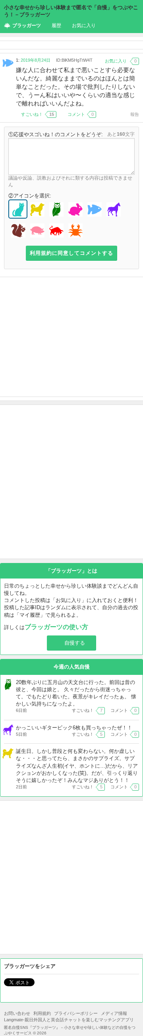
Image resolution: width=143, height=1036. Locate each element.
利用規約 (42, 1013)
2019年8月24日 (35, 60)
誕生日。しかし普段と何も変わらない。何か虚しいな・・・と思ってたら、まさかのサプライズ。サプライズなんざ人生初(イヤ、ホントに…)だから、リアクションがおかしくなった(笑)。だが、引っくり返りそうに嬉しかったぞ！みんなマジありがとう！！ (77, 765)
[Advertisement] (71, 337)
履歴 (56, 25)
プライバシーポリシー (76, 1013)
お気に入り (84, 25)
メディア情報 (114, 1013)
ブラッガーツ (26, 25)
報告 (134, 114)
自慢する (74, 643)
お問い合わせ (17, 1013)
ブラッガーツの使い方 (56, 627)
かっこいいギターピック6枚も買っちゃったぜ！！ (74, 728)
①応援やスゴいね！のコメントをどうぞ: (55, 134)
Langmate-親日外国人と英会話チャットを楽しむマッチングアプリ (69, 1019)
